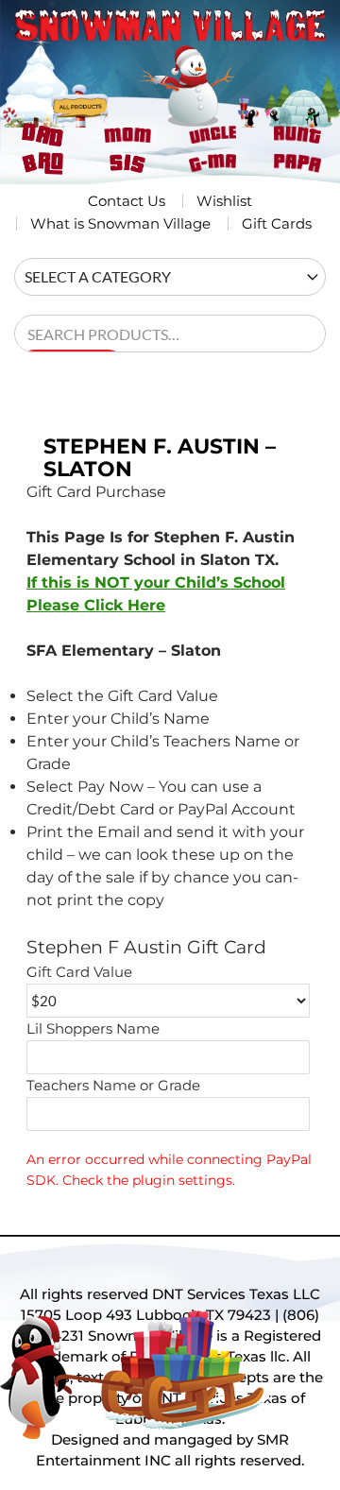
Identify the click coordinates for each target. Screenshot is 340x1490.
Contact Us (126, 201)
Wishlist (224, 201)
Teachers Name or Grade (113, 1085)
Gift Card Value (79, 972)
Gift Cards (277, 223)
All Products (85, 92)
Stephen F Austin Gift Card (146, 947)
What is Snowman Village (120, 223)
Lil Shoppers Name (93, 1028)
